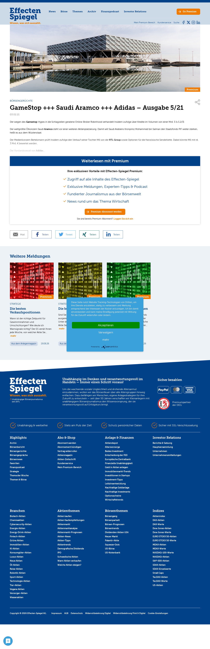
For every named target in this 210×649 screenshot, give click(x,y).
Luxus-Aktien (16, 557)
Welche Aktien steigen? (69, 565)
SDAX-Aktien (159, 565)
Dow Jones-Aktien (162, 528)
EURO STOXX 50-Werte (164, 540)
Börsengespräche (19, 455)
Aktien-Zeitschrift (66, 459)
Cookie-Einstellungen (158, 613)
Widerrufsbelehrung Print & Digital (129, 613)
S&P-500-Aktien (161, 561)
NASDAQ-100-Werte (163, 552)
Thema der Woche (19, 475)
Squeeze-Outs (112, 544)
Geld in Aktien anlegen (116, 467)
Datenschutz (77, 613)
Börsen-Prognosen (114, 524)
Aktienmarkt (63, 524)
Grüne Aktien (17, 540)
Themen (77, 11)
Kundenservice (65, 463)
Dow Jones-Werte (162, 532)
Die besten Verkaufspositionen (25, 310)
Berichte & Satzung (162, 443)
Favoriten (14, 463)
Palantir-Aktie (112, 540)
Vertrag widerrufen (67, 451)
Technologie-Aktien (20, 581)
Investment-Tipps (114, 479)
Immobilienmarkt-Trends (118, 471)
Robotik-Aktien (18, 573)
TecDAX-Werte (160, 581)
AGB (66, 613)
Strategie (14, 471)
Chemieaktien (17, 520)
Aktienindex (159, 516)
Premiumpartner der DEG (181, 403)
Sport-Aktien (16, 577)
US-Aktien (158, 585)
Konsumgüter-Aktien (20, 552)
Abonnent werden (66, 443)
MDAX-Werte (159, 548)
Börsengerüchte (18, 451)
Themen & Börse (18, 479)
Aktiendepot (111, 443)
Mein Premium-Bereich (69, 467)
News (52, 11)
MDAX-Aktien (159, 544)
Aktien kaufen (64, 516)
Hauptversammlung (163, 447)
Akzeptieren (106, 325)
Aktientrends (64, 544)
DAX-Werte (158, 524)
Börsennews (16, 459)
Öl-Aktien (15, 565)
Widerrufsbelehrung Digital (98, 613)
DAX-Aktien (158, 520)
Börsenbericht (17, 447)
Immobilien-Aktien (19, 544)
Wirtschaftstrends (114, 500)
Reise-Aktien (16, 569)
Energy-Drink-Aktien (20, 532)
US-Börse (110, 548)
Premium (189, 11)
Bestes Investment (114, 451)
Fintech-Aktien (17, 536)
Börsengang (111, 516)
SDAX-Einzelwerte (162, 569)
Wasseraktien (16, 597)
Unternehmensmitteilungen (167, 455)
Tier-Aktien (15, 585)
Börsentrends (112, 528)
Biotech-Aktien (17, 516)
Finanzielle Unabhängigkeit (119, 463)
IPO (59, 552)
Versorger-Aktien (19, 593)
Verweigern (105, 332)
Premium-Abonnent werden (106, 211)
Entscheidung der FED (116, 455)
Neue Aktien (16, 561)
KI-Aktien (14, 548)
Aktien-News (64, 536)
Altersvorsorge (112, 447)
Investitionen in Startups (117, 475)
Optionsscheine (113, 496)
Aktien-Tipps (63, 540)
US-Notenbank (112, 552)
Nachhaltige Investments (117, 492)
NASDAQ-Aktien (161, 557)
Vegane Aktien (17, 589)
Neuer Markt (111, 536)
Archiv (92, 11)
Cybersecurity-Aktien (21, 524)
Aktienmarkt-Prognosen (69, 532)
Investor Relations (135, 11)
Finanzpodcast (110, 11)
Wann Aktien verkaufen (69, 561)
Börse (64, 11)
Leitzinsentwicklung (115, 483)
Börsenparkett (112, 520)
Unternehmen (160, 451)
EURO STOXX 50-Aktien (164, 536)
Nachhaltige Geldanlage (117, 487)
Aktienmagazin (65, 455)
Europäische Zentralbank (118, 459)
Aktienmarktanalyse (67, 528)
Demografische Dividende (70, 548)
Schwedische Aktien (67, 557)
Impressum (56, 613)
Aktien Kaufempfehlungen (70, 520)
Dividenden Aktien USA (117, 532)
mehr (13, 335)
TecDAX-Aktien (160, 577)
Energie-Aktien (17, 528)
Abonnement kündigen (69, 447)
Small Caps (158, 573)
